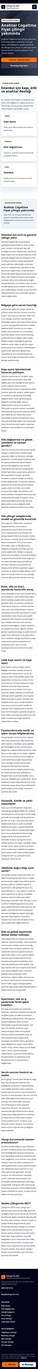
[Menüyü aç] (34, 7)
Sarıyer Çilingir (7, 1342)
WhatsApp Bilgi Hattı (19, 66)
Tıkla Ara (11, 1364)
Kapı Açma (5, 1306)
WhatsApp (27, 1364)
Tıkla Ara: (19, 60)
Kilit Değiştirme (7, 1309)
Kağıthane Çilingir (9, 1332)
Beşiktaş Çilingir (8, 1335)
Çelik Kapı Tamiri (8, 1322)
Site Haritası (6, 1345)
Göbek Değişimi (7, 1312)
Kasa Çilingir (6, 1318)
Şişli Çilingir (6, 1339)
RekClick (24, 1358)
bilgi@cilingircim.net (10, 1294)
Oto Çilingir (6, 1315)
